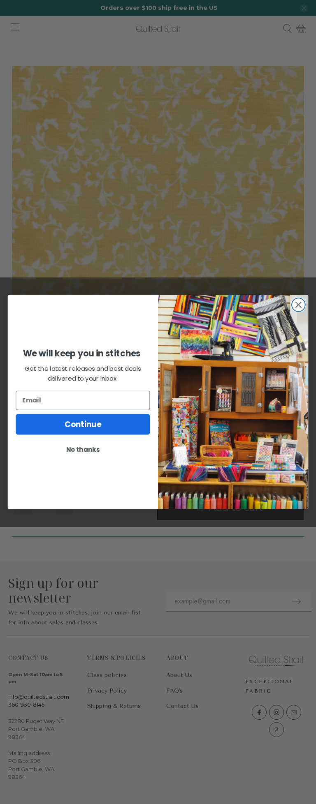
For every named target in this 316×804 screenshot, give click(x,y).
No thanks (83, 449)
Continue (83, 424)
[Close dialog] (298, 305)
